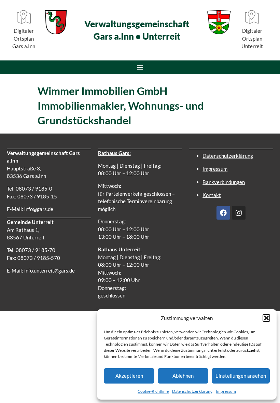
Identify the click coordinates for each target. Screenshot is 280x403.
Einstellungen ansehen (240, 376)
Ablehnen (183, 376)
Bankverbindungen (223, 182)
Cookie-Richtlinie (153, 391)
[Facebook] (223, 213)
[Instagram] (239, 213)
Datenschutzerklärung (192, 391)
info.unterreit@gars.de (49, 270)
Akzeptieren (129, 376)
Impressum (226, 391)
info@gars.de (38, 209)
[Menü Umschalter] (140, 67)
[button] (266, 318)
